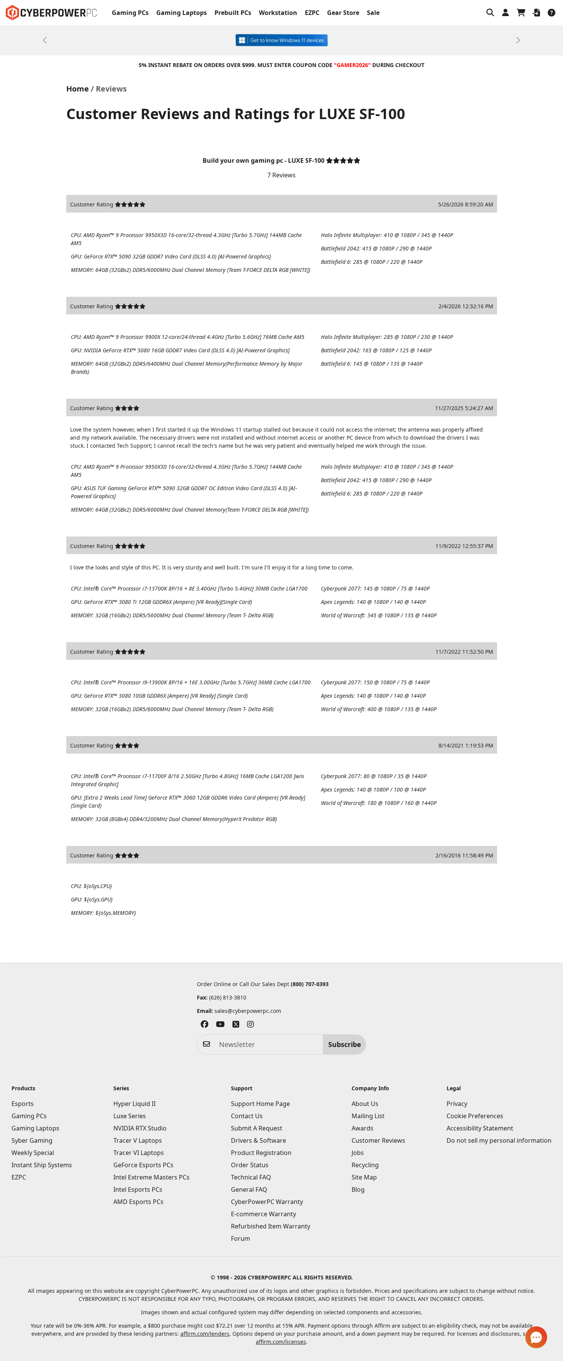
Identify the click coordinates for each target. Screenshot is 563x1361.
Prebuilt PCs (232, 12)
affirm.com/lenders (204, 1333)
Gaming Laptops (181, 12)
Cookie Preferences (475, 1116)
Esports (22, 1103)
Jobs (358, 1152)
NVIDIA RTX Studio (140, 1128)
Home (77, 88)
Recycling (365, 1165)
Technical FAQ (251, 1177)
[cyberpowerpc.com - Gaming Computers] (51, 12)
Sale (373, 12)
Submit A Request (256, 1128)
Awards (362, 1128)
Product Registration (261, 1152)
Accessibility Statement (480, 1128)
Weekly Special (32, 1152)
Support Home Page (260, 1103)
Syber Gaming (31, 1140)
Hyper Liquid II (134, 1103)
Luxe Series (129, 1116)
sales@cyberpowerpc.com (247, 1010)
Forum (240, 1238)
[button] (490, 12)
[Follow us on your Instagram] (250, 1025)
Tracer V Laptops (137, 1140)
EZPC (312, 12)
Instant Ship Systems (41, 1165)
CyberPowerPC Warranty (267, 1201)
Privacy (457, 1103)
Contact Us (247, 1116)
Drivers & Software (258, 1140)
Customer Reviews (378, 1140)
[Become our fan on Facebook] (204, 1025)
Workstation (278, 12)
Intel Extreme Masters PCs (151, 1177)
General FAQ (249, 1189)
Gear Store (343, 12)
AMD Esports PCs (138, 1201)
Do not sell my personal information (499, 1140)
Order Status (249, 1165)
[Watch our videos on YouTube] (220, 1025)
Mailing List (368, 1116)
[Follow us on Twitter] (235, 1025)
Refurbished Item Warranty (270, 1226)
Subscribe (344, 1044)
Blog (358, 1189)
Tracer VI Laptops (138, 1152)
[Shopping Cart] (521, 12)
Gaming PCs (130, 12)
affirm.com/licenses (281, 1341)
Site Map (364, 1177)
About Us (365, 1103)
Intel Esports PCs (137, 1189)
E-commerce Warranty (263, 1214)
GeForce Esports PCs (143, 1165)
